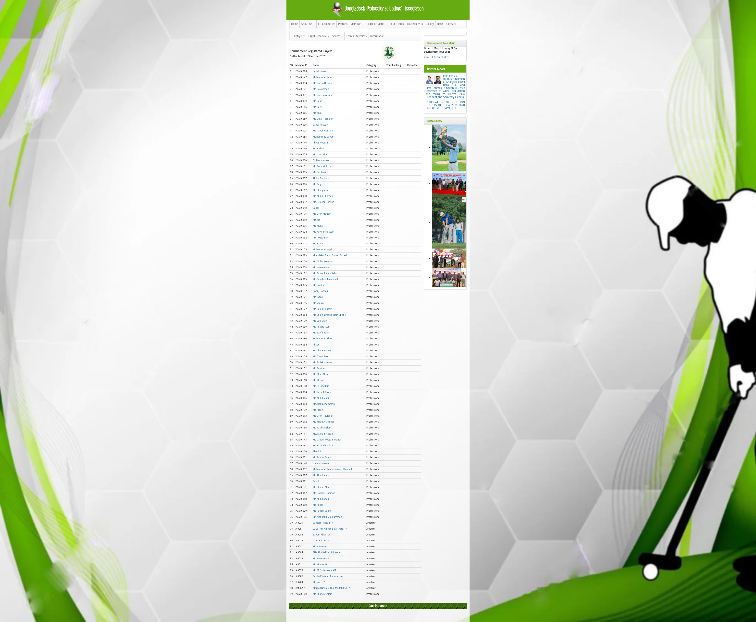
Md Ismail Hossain (323, 130)
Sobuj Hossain (321, 291)
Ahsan (316, 344)
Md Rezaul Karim (322, 392)
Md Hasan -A (319, 546)
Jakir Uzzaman (320, 237)
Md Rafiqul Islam (322, 457)
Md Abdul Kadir (321, 499)
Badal (316, 208)
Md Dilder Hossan (322, 261)
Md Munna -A (320, 564)
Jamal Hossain (320, 71)
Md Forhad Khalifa (323, 445)
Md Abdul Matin (321, 398)
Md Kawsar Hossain (323, 231)
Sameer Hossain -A (323, 522)
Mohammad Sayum (323, 136)
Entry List (299, 36)
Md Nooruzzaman (323, 95)
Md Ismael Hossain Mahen (327, 439)
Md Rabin (318, 243)
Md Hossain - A (321, 558)
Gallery (430, 23)
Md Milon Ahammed (323, 421)
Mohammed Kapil (322, 249)
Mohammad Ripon (323, 338)
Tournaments (415, 23)
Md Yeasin (318, 303)
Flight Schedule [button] (317, 36)
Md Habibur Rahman (324, 493)
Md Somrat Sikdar (323, 166)
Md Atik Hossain (321, 326)
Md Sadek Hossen (322, 362)
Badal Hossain (320, 124)
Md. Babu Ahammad (324, 404)
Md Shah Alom (321, 374)
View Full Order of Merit (436, 57)
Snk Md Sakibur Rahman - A (328, 576)
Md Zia (316, 220)
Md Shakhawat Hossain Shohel (329, 315)
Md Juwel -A (319, 582)
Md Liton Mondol (322, 213)
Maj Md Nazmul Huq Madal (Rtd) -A (331, 588)
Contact (451, 23)
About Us (307, 23)
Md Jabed (318, 297)
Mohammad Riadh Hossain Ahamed (332, 469)
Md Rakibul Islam (322, 427)
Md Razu (317, 107)
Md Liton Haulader (323, 415)
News (440, 23)
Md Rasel (317, 101)
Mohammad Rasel (323, 77)
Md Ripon (318, 410)
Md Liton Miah (320, 154)
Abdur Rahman (321, 178)
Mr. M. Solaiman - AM (324, 570)
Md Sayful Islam (321, 332)
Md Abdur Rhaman (323, 196)
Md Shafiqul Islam (322, 594)
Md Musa (318, 225)
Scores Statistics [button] (355, 36)
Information (377, 36)
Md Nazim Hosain (322, 83)
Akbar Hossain (321, 142)
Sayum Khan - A (321, 534)
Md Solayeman (321, 89)
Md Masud (318, 380)
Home (294, 23)
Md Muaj (317, 113)
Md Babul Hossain (322, 309)
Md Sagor (318, 184)
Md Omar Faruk (321, 356)
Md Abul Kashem (322, 350)
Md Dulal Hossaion (323, 118)
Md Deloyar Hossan (323, 202)
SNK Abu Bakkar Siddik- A (326, 552)
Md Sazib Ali (319, 172)
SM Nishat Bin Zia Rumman (327, 517)
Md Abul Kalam (321, 475)
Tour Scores (396, 23)
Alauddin (317, 451)
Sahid (316, 481)
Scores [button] (336, 36)
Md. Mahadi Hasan (323, 433)
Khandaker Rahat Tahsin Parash (330, 255)
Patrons (342, 23)
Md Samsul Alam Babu (325, 273)
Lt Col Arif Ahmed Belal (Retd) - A (330, 528)
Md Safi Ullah (320, 320)
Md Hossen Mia (321, 267)
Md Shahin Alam (321, 487)
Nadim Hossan (321, 463)
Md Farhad (318, 148)
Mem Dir (355, 23)
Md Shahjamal (320, 190)
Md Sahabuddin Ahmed (325, 279)
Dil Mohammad (321, 160)
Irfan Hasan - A (321, 540)
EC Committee (326, 23)
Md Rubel (318, 505)
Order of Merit (375, 23)
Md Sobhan (319, 285)
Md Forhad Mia (321, 386)
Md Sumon (319, 368)
